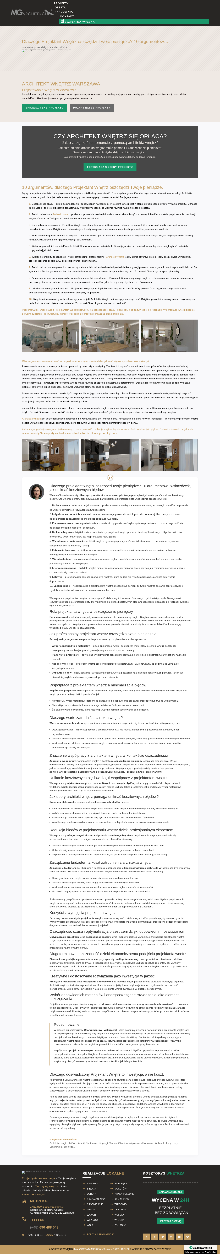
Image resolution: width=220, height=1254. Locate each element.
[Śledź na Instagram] (171, 1237)
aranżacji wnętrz (80, 1117)
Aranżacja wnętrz (31, 418)
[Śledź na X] (154, 1237)
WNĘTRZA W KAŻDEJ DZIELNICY (166, 44)
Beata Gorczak (114, 51)
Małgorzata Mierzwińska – (101, 1249)
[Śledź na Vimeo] (187, 1237)
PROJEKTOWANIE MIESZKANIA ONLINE (157, 84)
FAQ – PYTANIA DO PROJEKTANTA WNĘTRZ (169, 66)
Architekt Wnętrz (62, 214)
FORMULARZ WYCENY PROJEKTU (110, 167)
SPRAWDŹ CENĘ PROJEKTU (44, 107)
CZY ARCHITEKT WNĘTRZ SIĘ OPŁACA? (110, 136)
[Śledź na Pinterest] (162, 1237)
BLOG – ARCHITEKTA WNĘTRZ (92, 66)
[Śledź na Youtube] (179, 1237)
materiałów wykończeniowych (65, 1107)
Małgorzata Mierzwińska (80, 51)
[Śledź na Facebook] (146, 1237)
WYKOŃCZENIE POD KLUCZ (150, 99)
